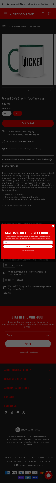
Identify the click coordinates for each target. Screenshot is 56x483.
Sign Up (28, 246)
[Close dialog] (53, 226)
